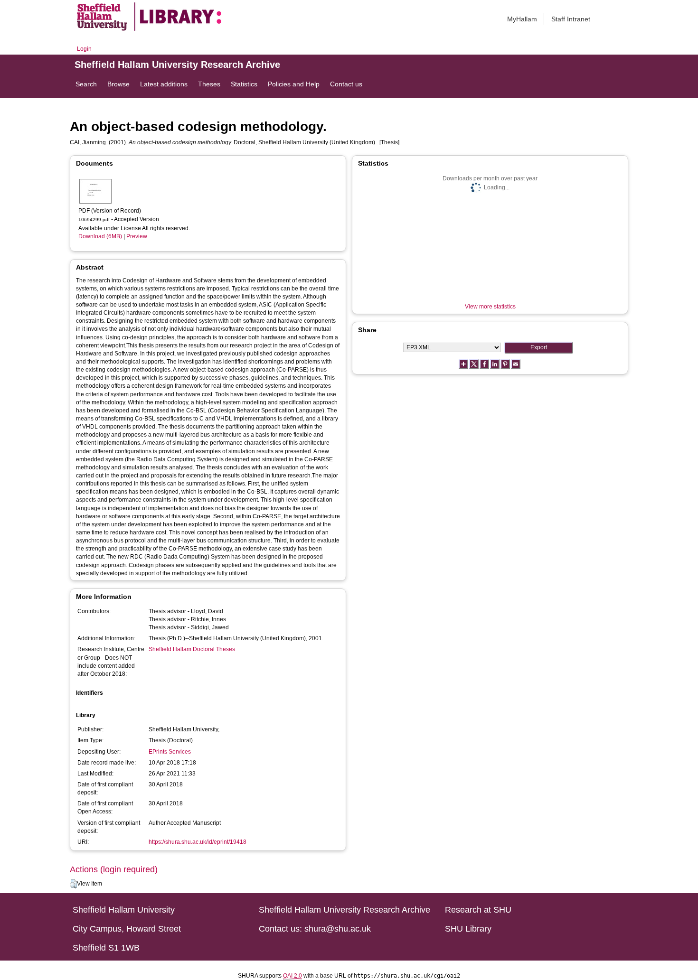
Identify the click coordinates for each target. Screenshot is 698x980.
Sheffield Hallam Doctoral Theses (192, 649)
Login (84, 49)
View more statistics (490, 306)
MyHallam (522, 19)
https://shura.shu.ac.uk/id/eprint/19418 (197, 842)
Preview (136, 236)
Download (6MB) (100, 236)
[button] (73, 884)
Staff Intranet (570, 19)
